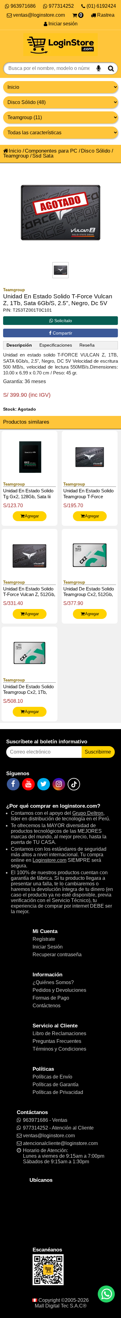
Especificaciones (55, 345)
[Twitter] (43, 784)
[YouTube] (28, 784)
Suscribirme (98, 751)
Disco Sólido (95, 150)
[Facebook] (13, 784)
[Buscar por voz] (98, 68)
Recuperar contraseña (57, 954)
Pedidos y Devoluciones (59, 990)
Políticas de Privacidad (58, 1092)
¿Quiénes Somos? (53, 982)
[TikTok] (74, 784)
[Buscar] (111, 68)
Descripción (19, 345)
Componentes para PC (51, 150)
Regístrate (44, 939)
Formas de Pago (51, 997)
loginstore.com (78, 806)
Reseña (87, 345)
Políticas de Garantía (55, 1084)
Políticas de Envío (52, 1076)
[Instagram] (58, 784)
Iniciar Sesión (48, 946)
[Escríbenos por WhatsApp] (106, 1294)
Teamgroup (16, 155)
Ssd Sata (42, 155)
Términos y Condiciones (59, 1049)
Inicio (15, 150)
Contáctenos (46, 1005)
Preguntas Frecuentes (57, 1041)
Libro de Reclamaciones (59, 1033)
